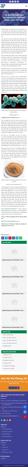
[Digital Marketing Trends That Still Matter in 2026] (14, 251)
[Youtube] (7, 420)
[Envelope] (10, 420)
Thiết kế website (17, 465)
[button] (26, 6)
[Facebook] (2, 420)
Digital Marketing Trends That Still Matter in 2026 (12, 260)
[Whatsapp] (4, 420)
